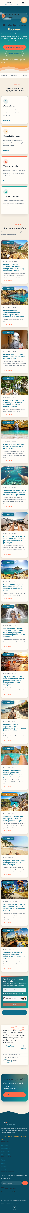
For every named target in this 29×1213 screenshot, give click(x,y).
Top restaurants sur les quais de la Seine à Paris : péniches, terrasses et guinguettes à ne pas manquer (13, 680)
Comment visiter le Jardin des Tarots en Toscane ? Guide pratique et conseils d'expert (14, 907)
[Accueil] (11, 3)
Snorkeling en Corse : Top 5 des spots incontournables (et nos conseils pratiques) (14, 492)
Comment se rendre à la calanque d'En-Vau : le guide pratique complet (13, 818)
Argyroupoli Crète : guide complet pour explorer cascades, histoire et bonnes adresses (13, 403)
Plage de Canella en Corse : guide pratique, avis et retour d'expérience (14, 862)
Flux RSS (3, 1169)
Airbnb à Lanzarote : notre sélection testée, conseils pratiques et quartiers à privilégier (14, 539)
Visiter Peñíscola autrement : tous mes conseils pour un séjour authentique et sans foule (13, 313)
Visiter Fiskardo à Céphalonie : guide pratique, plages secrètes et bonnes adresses (14, 727)
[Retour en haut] (14, 1208)
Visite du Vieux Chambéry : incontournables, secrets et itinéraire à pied (14, 356)
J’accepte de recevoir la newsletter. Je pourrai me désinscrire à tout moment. (13, 994)
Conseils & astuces (6, 1148)
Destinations (4, 1145)
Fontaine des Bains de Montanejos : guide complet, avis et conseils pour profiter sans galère (13, 773)
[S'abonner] (25, 1183)
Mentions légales (14, 1203)
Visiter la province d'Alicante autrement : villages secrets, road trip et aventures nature (13, 267)
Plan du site (4, 1166)
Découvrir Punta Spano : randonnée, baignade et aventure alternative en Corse (13, 587)
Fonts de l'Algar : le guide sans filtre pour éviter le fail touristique (13, 446)
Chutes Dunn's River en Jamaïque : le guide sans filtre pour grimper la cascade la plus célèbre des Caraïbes (14, 632)
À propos (3, 1160)
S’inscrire (14, 1004)
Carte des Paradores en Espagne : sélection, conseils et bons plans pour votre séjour (14, 955)
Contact (3, 1163)
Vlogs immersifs (5, 1151)
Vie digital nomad (5, 1154)
